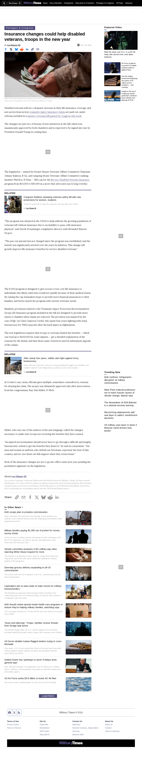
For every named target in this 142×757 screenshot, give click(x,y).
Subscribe (44, 724)
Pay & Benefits (56, 3)
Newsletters (45, 728)
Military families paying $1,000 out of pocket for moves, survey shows (32, 532)
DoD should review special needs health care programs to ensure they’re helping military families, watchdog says (33, 606)
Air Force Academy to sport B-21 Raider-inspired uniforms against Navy (129, 66)
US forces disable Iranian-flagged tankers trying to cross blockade (32, 642)
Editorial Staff (78, 734)
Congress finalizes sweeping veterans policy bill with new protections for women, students (52, 198)
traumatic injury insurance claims (47, 112)
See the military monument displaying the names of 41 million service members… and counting (129, 81)
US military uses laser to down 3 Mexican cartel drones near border (120, 428)
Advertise (76, 724)
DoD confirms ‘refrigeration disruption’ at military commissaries (117, 380)
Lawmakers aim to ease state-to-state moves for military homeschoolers (33, 587)
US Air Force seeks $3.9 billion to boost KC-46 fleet (30, 678)
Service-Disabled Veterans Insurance (70, 179)
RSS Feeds (44, 731)
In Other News (12, 507)
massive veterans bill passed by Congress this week (54, 116)
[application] (121, 40)
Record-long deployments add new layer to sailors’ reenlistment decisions (120, 415)
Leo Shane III (13, 45)
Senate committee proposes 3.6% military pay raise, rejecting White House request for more (30, 550)
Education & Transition (84, 3)
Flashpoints (68, 3)
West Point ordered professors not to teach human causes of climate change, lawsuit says (119, 393)
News (45, 3)
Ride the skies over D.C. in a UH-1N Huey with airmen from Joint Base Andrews (119, 54)
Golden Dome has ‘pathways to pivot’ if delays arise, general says (30, 661)
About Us (109, 724)
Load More (48, 695)
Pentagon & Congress (105, 3)
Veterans (128, 3)
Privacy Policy (13, 724)
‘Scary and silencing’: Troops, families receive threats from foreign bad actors (31, 624)
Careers (108, 728)
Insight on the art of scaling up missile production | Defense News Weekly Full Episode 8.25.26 (129, 95)
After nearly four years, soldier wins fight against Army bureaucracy (51, 359)
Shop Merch (45, 734)
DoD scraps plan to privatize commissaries (25, 512)
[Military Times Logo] (32, 3)
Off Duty (119, 3)
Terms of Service (14, 728)
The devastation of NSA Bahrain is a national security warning (120, 403)
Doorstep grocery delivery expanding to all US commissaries (27, 569)
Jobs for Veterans (112, 731)
